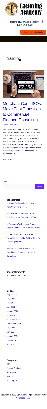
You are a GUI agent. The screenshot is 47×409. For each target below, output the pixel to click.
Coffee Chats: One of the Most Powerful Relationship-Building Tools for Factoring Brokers (23, 238)
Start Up (10, 376)
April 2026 (11, 307)
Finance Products (14, 368)
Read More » (8, 159)
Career (5, 124)
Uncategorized (13, 380)
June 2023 (11, 340)
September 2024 (14, 324)
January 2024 (12, 336)
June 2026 (11, 303)
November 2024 (13, 319)
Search (6, 182)
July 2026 (11, 299)
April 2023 (11, 344)
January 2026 (12, 311)
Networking (11, 372)
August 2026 (12, 294)
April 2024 (11, 332)
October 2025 (12, 315)
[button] (23, 38)
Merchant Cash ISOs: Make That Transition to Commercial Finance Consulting (21, 252)
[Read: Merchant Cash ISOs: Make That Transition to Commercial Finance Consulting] (23, 84)
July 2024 (11, 328)
